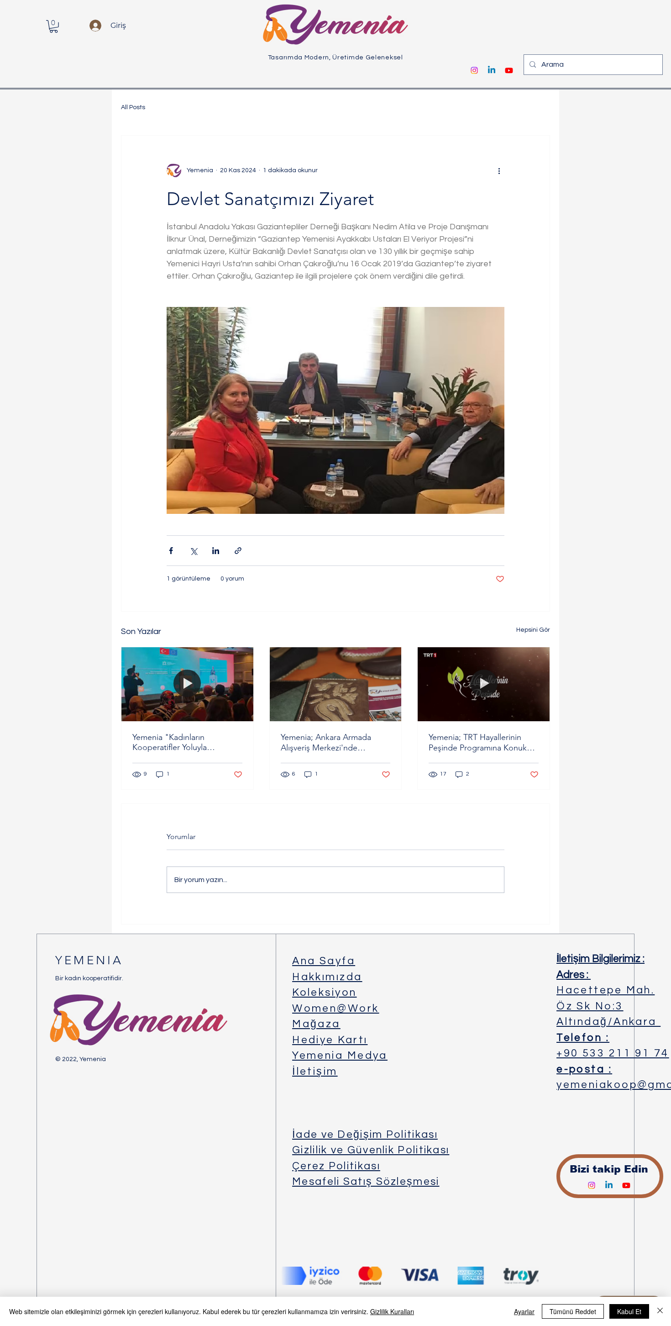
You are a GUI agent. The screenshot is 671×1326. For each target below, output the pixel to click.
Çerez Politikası (336, 1166)
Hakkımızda (327, 977)
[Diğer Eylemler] (498, 170)
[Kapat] (660, 1311)
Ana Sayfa (323, 961)
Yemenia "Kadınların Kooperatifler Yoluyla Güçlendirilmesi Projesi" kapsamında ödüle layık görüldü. (175, 742)
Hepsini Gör (533, 630)
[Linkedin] (491, 70)
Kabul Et (629, 1311)
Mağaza (316, 1024)
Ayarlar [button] (524, 1311)
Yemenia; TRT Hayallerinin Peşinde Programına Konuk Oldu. (478, 742)
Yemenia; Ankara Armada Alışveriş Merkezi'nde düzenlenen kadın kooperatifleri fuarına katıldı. (331, 742)
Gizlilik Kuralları (392, 1311)
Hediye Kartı (329, 1040)
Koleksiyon (324, 992)
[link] (53, 26)
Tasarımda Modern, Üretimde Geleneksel (335, 57)
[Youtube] (509, 70)
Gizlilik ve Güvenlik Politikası (370, 1150)
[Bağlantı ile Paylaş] (238, 550)
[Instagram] (474, 70)
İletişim (315, 1071)
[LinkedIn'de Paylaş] (215, 550)
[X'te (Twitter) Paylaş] (193, 550)
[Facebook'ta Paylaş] (171, 550)
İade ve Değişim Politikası (365, 1134)
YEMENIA (89, 960)
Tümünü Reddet (573, 1311)
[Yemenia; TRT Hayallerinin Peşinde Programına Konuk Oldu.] (484, 684)
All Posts (133, 107)
